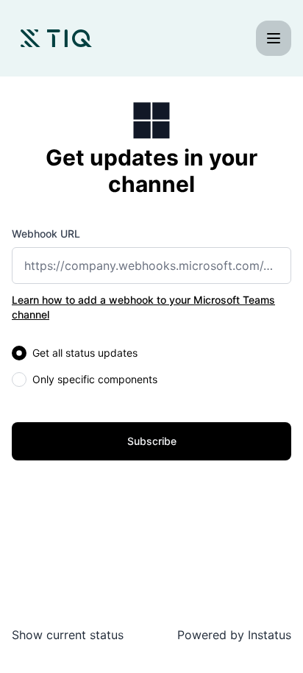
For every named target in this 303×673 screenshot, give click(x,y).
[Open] (273, 38)
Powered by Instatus (234, 634)
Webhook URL (46, 233)
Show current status (68, 634)
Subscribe (152, 441)
